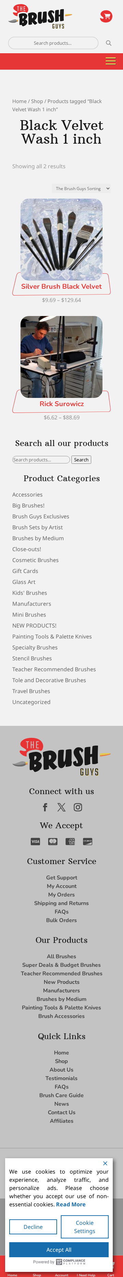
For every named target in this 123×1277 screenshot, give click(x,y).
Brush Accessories (61, 1016)
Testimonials (61, 1078)
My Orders (61, 895)
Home (19, 101)
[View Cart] (106, 16)
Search (81, 460)
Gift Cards (25, 571)
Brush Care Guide (61, 1095)
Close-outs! (26, 549)
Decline (33, 1227)
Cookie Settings (84, 1227)
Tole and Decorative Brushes (49, 680)
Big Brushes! (28, 505)
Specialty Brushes (35, 647)
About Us (61, 1070)
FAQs (62, 912)
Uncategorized (31, 702)
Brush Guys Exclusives (40, 516)
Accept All (58, 1249)
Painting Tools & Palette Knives (52, 636)
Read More (71, 1204)
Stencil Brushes (32, 658)
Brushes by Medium (38, 538)
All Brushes (61, 956)
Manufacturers (31, 603)
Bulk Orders (61, 920)
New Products (62, 982)
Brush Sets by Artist (37, 527)
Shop (37, 101)
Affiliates (61, 1121)
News (61, 1104)
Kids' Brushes (29, 593)
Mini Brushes (29, 614)
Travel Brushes (31, 691)
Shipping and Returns (61, 903)
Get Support (61, 877)
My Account (62, 886)
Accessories (27, 494)
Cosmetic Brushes (35, 560)
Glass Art (24, 582)
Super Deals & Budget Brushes (61, 965)
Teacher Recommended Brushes (54, 669)
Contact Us (62, 1112)
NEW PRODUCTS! (34, 625)
